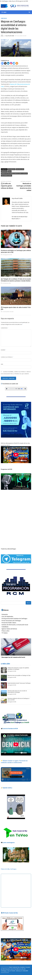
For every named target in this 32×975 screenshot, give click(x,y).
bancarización (20, 169)
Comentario (4, 328)
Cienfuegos (4, 18)
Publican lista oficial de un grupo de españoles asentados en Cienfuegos (18, 668)
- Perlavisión (4, 614)
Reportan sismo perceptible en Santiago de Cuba (19, 675)
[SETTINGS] (25, 388)
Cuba (10, 171)
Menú (4, 12)
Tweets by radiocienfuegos (8, 549)
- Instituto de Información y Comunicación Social (14, 625)
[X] (5, 63)
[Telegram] (14, 63)
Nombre (3, 350)
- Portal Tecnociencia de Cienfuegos (11, 620)
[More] (17, 63)
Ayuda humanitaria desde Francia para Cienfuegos (19, 683)
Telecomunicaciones (6, 175)
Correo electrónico (7, 357)
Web (2, 364)
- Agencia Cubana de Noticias (9, 629)
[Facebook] (2, 63)
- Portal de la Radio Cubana (8, 622)
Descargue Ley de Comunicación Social (13, 657)
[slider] (11, 388)
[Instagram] (11, 63)
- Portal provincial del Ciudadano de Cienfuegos (14, 618)
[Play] (7, 388)
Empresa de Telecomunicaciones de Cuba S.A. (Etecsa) (14, 173)
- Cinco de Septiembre (7, 616)
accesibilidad (11, 169)
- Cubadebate (4, 627)
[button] (16, 481)
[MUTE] (19, 388)
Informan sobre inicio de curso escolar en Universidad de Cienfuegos (17, 691)
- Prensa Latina (5, 631)
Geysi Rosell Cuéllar (10, 35)
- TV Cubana (4, 633)
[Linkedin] (8, 63)
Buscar (28, 602)
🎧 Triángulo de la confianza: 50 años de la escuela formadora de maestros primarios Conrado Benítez (16, 280)
